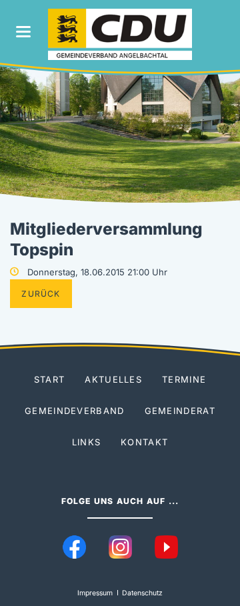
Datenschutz (142, 593)
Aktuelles (113, 379)
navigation (23, 32)
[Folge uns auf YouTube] (166, 547)
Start (49, 379)
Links (86, 442)
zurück (40, 294)
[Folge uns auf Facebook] (74, 547)
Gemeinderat (180, 410)
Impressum (95, 593)
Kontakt (144, 442)
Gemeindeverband (75, 410)
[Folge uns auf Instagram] (120, 547)
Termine (184, 379)
